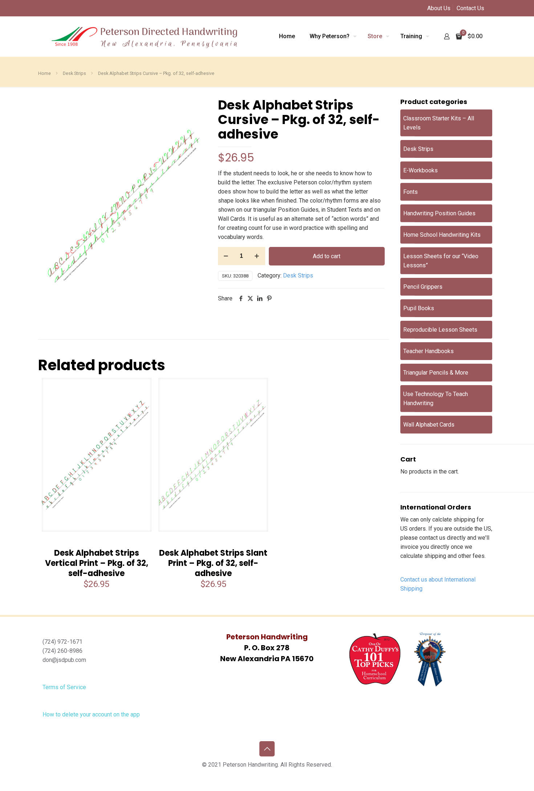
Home (44, 73)
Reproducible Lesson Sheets (440, 329)
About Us (438, 8)
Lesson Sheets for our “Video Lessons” (440, 261)
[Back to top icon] (267, 748)
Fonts (410, 191)
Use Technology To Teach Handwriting (435, 399)
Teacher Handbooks (428, 351)
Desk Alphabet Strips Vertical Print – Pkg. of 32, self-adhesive (96, 563)
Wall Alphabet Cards (428, 424)
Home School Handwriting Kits (442, 234)
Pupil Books (418, 308)
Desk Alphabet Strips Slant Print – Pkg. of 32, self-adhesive (213, 563)
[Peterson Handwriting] (144, 36)
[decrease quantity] (226, 256)
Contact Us (470, 8)
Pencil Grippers (422, 286)
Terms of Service (64, 687)
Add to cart (326, 256)
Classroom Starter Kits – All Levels (438, 123)
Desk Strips (74, 73)
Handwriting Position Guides (439, 213)
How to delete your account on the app (91, 714)
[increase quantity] (257, 256)
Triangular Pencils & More (435, 372)
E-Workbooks (420, 170)
